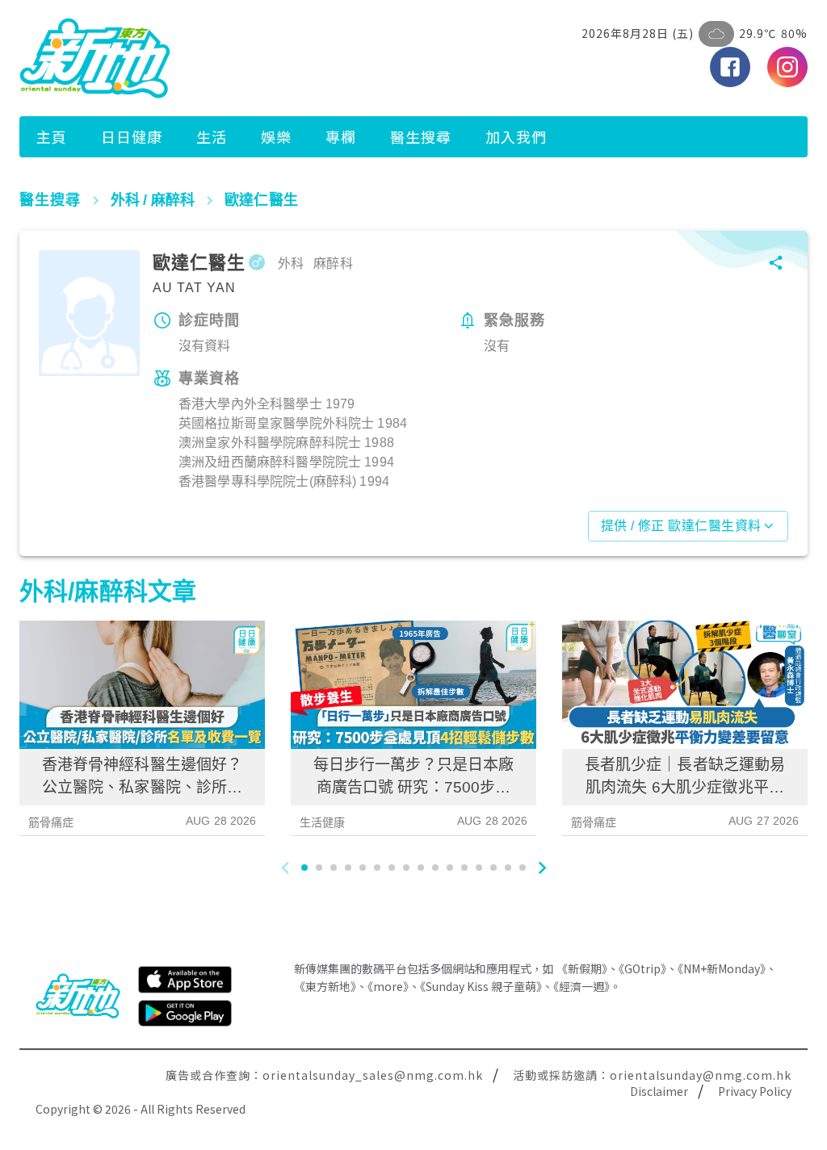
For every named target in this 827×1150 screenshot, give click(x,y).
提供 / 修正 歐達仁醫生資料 (681, 526)
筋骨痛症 (51, 822)
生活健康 (323, 822)
